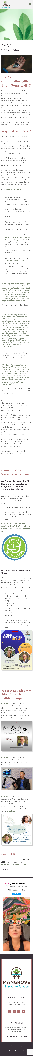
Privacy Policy (16, 1046)
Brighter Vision (21, 1051)
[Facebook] (9, 1011)
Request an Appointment (16, 1036)
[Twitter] (23, 1011)
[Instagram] (14, 1011)
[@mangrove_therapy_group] (7, 885)
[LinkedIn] (18, 1011)
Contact (6, 869)
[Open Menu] (30, 4)
